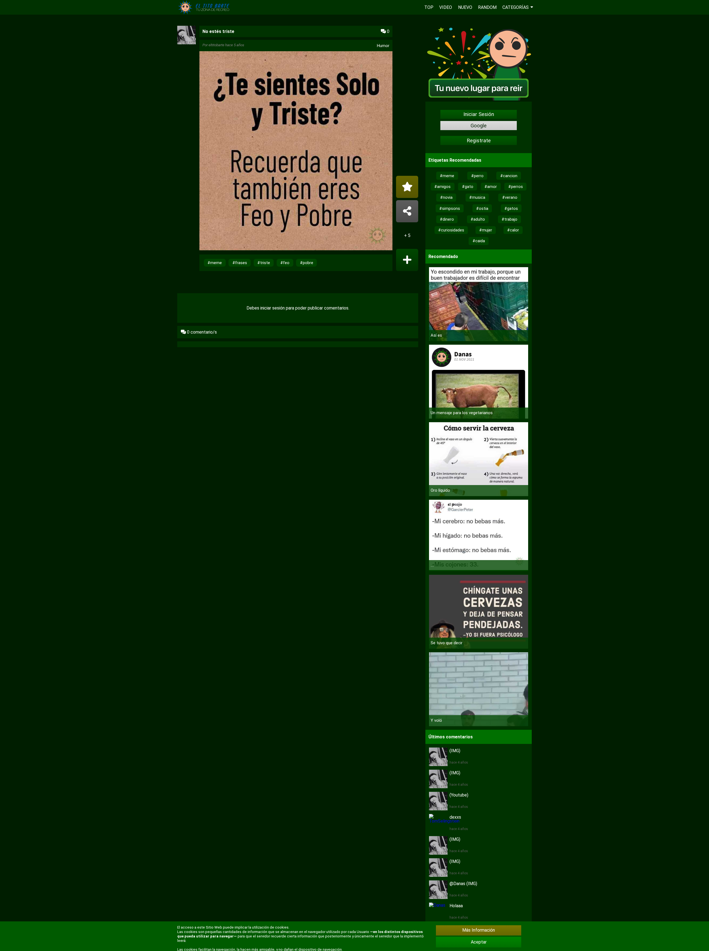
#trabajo (509, 219)
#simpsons (449, 208)
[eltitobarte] (186, 42)
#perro (477, 175)
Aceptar (479, 942)
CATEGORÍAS (515, 7)
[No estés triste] (295, 151)
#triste (263, 262)
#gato (467, 186)
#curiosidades (451, 230)
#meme (214, 262)
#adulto (478, 219)
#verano (509, 197)
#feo (284, 262)
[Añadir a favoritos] (407, 187)
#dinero (447, 219)
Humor (383, 45)
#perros (515, 186)
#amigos (442, 186)
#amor (490, 186)
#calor (513, 230)
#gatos (511, 208)
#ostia (482, 208)
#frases (239, 262)
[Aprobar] (407, 260)
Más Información (478, 930)
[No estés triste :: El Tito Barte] (205, 13)
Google (479, 126)
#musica (477, 197)
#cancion (508, 175)
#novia (446, 197)
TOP (428, 7)
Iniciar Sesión (478, 114)
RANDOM (487, 7)
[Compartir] (407, 211)
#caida (478, 240)
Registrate (479, 141)
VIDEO (445, 7)
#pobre (306, 262)
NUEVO (465, 7)
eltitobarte (216, 45)
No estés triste (218, 31)
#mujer (485, 230)
